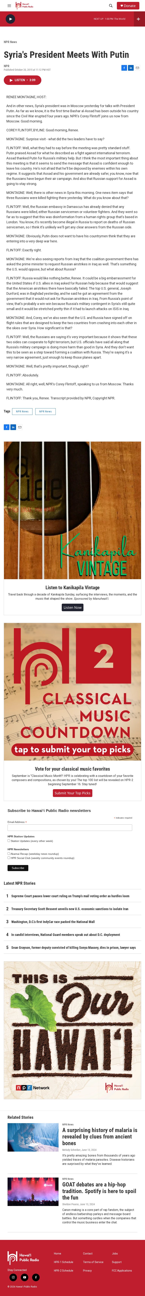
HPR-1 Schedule (63, 1262)
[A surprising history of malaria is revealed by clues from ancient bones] (33, 1137)
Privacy (87, 1270)
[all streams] (139, 19)
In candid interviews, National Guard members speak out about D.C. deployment (65, 935)
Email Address (17, 822)
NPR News (10, 42)
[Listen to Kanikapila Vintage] (72, 510)
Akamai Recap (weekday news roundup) (34, 853)
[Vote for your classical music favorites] (72, 692)
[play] (10, 19)
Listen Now (73, 607)
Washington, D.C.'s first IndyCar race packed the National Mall (53, 922)
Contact (88, 1253)
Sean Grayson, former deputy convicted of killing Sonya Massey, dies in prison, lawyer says (73, 948)
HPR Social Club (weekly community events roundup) (42, 858)
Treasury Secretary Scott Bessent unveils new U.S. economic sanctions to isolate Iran (69, 909)
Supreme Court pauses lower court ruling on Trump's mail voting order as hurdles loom (70, 896)
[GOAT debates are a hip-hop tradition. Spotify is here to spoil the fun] (33, 1192)
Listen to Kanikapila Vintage (72, 587)
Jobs (115, 1253)
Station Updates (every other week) (31, 840)
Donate (130, 6)
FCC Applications (122, 1270)
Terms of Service (93, 1262)
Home (57, 1253)
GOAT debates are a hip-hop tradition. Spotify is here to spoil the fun (99, 1191)
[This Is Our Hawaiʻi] (72, 1030)
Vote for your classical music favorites (72, 769)
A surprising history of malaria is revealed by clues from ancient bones (99, 1137)
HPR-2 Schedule (63, 1270)
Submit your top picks (72, 793)
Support (117, 1262)
